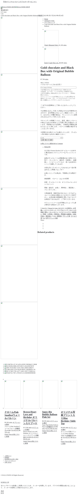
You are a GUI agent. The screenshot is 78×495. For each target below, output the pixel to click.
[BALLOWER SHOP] (8, 7)
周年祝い (57, 214)
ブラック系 (66, 216)
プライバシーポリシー (10, 460)
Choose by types (49, 20)
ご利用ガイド (8, 456)
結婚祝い (69, 214)
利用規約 (7, 457)
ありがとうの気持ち (65, 208)
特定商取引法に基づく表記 (11, 459)
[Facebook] (35, 4)
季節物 (63, 214)
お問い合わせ (8, 462)
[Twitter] (39, 4)
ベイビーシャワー (65, 212)
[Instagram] (42, 4)
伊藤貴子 (41, 15)
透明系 (59, 216)
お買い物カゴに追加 (46, 140)
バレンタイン (53, 212)
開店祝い (49, 216)
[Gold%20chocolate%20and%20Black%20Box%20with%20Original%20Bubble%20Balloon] (44, 223)
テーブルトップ (49, 22)
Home (46, 19)
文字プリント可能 (51, 218)
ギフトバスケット (50, 210)
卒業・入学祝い (48, 214)
